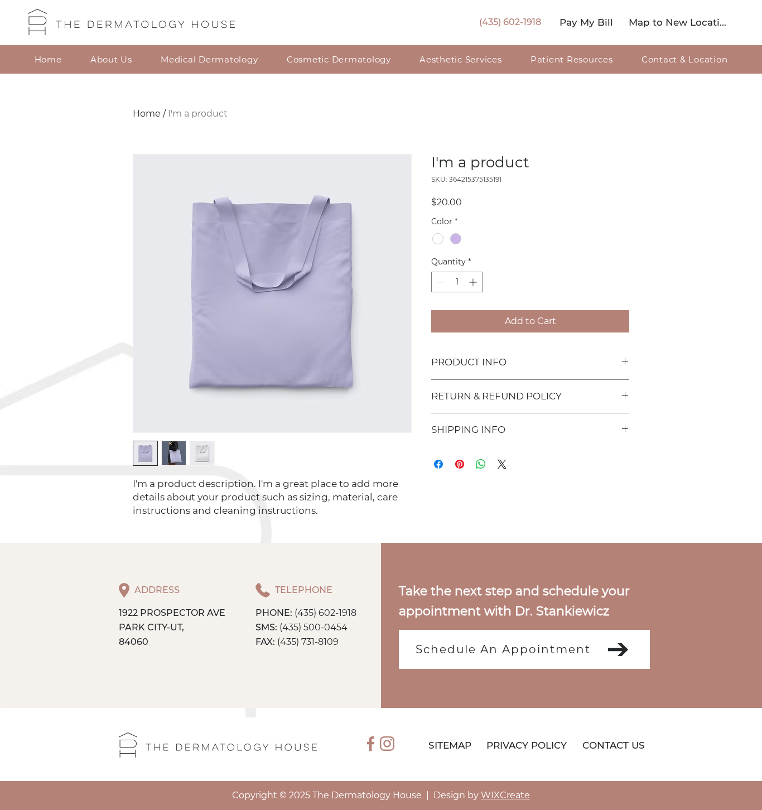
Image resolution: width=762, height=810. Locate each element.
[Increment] (474, 282)
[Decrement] (440, 282)
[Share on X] (502, 464)
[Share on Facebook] (438, 464)
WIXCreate (505, 795)
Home (147, 113)
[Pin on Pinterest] (459, 464)
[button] (571, 59)
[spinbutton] (457, 282)
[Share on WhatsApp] (481, 464)
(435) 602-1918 (325, 613)
